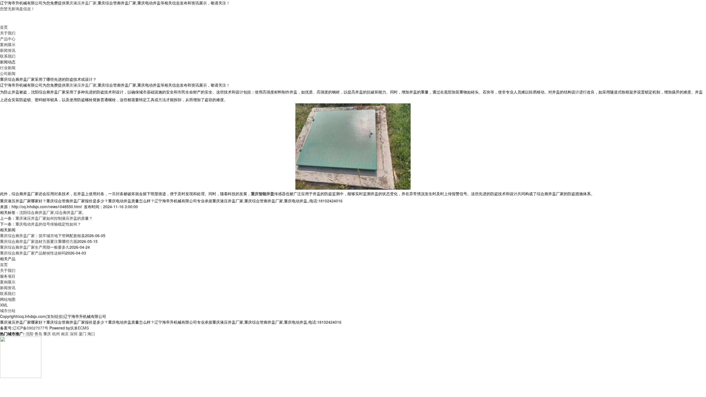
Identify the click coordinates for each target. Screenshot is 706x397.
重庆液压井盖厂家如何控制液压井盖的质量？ (54, 218)
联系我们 (7, 56)
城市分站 (7, 310)
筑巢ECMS (79, 328)
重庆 (47, 333)
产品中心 (7, 38)
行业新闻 (7, 67)
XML (4, 305)
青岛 (38, 333)
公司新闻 (7, 73)
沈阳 (29, 333)
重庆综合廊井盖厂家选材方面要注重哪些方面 (38, 241)
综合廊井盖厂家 (68, 212)
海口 (91, 333)
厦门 (82, 333)
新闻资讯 (7, 50)
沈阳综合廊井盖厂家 (36, 212)
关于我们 (7, 33)
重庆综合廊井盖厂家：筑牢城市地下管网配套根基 (42, 235)
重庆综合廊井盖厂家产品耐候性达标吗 (33, 253)
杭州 (56, 333)
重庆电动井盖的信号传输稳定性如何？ (48, 224)
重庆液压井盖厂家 (81, 3)
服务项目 (7, 276)
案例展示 (7, 44)
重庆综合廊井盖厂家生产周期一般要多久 (34, 247)
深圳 (73, 333)
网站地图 (7, 299)
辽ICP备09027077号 (30, 328)
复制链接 (54, 316)
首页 (4, 27)
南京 (65, 333)
